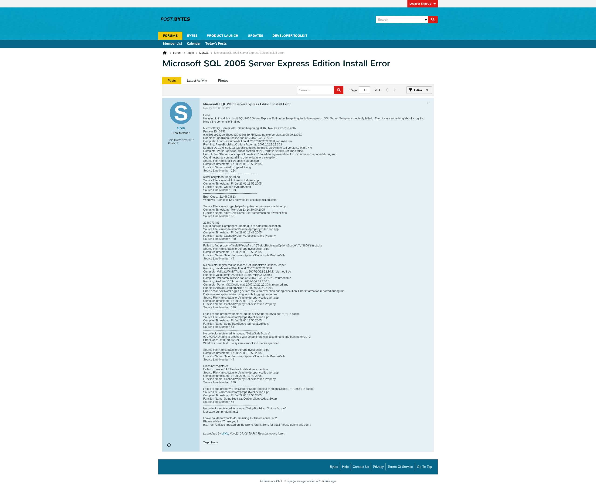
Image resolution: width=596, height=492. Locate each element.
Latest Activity (197, 80)
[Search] (433, 19)
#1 (428, 103)
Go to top (424, 466)
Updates (255, 36)
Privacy (378, 466)
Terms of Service (400, 466)
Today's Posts (216, 44)
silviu (225, 433)
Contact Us (361, 466)
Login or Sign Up (420, 3)
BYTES (192, 36)
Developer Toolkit (289, 36)
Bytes (334, 466)
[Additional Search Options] (425, 19)
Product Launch (222, 36)
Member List (172, 44)
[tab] (171, 80)
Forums (170, 36)
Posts (172, 80)
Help (345, 466)
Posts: (172, 143)
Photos (223, 80)
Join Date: (174, 140)
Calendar (194, 44)
